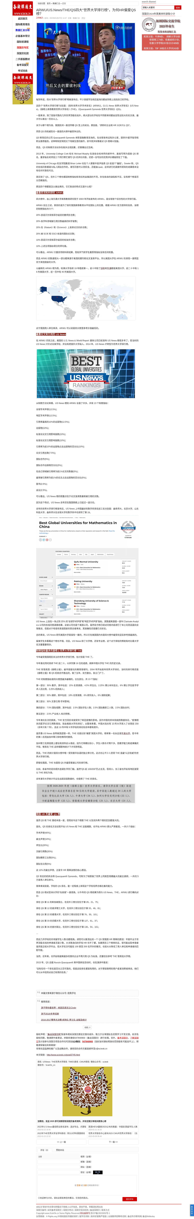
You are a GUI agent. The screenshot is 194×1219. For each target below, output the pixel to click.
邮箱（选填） (86, 1162)
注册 (85, 1185)
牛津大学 (125, 733)
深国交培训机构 (81, 1210)
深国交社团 (23, 53)
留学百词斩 (84, 1216)
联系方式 (105, 1210)
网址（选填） (86, 1167)
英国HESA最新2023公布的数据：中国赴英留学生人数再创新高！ (112, 1127)
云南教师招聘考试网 (117, 1216)
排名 (40, 1062)
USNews (46, 1062)
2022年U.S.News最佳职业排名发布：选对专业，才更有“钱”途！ (61, 1127)
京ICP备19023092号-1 (100, 1213)
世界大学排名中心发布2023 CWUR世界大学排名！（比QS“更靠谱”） (112, 1133)
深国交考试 (68, 1210)
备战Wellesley (149, 1216)
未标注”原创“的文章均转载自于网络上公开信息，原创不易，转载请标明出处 (69, 1207)
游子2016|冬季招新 (50, 1014)
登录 (79, 1185)
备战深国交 (95, 1210)
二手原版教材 (23, 59)
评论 (83, 18)
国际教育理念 (23, 24)
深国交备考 (41, 1210)
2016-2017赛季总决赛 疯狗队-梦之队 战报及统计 (64, 1020)
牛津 (109, 268)
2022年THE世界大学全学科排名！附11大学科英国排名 (61, 1133)
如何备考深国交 (54, 1210)
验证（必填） (87, 1172)
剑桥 (103, 268)
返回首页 (22, 18)
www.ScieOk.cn (52, 1213)
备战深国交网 (23, 8)
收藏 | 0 (87, 1027)
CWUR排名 (84, 1062)
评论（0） (44, 1150)
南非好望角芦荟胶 (99, 1216)
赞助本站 (60, 1150)
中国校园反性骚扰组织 (68, 1216)
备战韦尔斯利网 (134, 1216)
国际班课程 (23, 42)
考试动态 (22, 70)
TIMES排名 (73, 1062)
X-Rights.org (51, 1216)
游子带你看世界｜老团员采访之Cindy (58, 1008)
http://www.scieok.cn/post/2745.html (63, 1055)
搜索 (178, 8)
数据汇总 (56, 3)
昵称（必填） (86, 1156)
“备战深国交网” (54, 1034)
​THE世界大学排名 (59, 1062)
